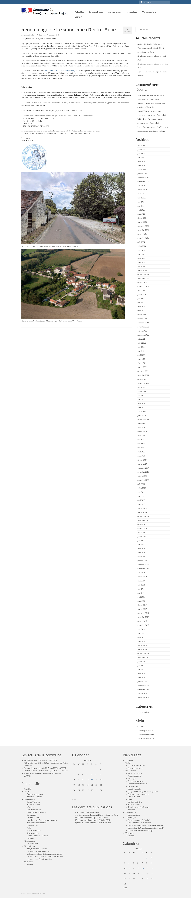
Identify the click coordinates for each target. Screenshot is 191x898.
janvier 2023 (142, 319)
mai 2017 (140, 593)
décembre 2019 (143, 468)
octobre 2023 (142, 283)
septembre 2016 (143, 625)
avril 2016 (141, 637)
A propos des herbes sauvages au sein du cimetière (42, 773)
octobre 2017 (142, 573)
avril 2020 (141, 452)
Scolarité (30, 864)
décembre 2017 (143, 565)
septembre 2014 (143, 698)
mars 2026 (141, 166)
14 (92, 780)
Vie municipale (29, 846)
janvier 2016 (142, 649)
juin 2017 (140, 589)
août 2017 (141, 581)
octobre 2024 (142, 234)
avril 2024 (141, 258)
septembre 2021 (143, 383)
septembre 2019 (143, 480)
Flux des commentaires (145, 735)
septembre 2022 (143, 335)
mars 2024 (141, 262)
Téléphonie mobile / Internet (37, 836)
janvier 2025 (142, 222)
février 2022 (142, 363)
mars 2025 (141, 214)
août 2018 (141, 532)
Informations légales (34, 797)
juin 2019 (140, 492)
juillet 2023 (141, 295)
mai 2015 (140, 670)
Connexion (141, 727)
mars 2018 (141, 553)
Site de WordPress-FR (145, 739)
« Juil (74, 799)
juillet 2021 (141, 391)
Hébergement (31, 815)
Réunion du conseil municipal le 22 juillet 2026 (41, 771)
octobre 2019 (142, 476)
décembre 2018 (143, 516)
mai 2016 (140, 633)
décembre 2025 (143, 178)
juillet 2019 (141, 488)
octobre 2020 (142, 428)
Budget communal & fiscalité (37, 849)
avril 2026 (141, 162)
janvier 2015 (142, 682)
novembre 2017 (143, 569)
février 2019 (142, 508)
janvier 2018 (142, 561)
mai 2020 (140, 448)
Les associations (32, 844)
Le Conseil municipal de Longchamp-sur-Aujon (44, 854)
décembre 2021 (143, 371)
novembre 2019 (143, 472)
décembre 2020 (143, 420)
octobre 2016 (142, 621)
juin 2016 (140, 629)
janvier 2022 (142, 367)
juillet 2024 (141, 246)
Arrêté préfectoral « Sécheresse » (149, 44)
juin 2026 (140, 154)
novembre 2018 (143, 520)
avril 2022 (141, 355)
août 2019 (141, 484)
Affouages (30, 807)
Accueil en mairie (33, 805)
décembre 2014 (143, 686)
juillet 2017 (141, 585)
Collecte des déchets (34, 810)
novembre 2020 (143, 424)
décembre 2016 (143, 613)
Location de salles (33, 818)
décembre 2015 (143, 653)
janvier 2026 (142, 174)
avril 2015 (141, 674)
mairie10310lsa (29, 35)
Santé (29, 828)
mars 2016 (141, 641)
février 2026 (142, 170)
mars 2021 (141, 407)
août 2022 (141, 339)
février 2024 (142, 266)
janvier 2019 (142, 512)
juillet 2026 (141, 149)
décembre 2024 (143, 226)
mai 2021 (140, 399)
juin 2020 (140, 444)
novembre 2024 (143, 230)
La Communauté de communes (38, 851)
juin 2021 (140, 395)
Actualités (27, 789)
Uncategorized (51, 35)
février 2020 (142, 460)
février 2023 (142, 315)
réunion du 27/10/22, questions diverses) (60, 71)
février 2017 (142, 605)
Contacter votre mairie (35, 794)
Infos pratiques (29, 799)
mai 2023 (140, 303)
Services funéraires (34, 831)
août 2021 (141, 387)
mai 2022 (140, 351)
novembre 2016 (143, 617)
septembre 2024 (143, 238)
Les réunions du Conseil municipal (39, 859)
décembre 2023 (143, 274)
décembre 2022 (143, 323)
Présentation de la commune (37, 823)
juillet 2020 (141, 440)
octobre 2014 (142, 694)
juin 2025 (140, 202)
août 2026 (141, 145)
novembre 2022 (143, 327)
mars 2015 (141, 678)
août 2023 (141, 291)
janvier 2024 (142, 270)
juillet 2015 (141, 661)
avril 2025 (141, 210)
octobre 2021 (142, 379)
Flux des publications (145, 731)
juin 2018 (140, 541)
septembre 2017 (143, 577)
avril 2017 (141, 597)
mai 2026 (140, 158)
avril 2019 (141, 500)
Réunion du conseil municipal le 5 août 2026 (40, 768)
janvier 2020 (142, 464)
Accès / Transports (33, 802)
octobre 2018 (142, 524)
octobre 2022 (142, 331)
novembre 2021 (143, 375)
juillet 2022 (141, 343)
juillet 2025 (141, 198)
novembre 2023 (143, 278)
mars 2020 (141, 456)
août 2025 (141, 194)
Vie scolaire (28, 862)
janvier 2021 (142, 416)
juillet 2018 (141, 536)
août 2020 (141, 436)
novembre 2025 (143, 182)
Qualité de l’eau (32, 825)
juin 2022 (140, 347)
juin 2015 (140, 666)
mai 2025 (140, 206)
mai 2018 (140, 545)
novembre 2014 (143, 690)
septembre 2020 (143, 432)
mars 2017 (141, 601)
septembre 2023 (143, 287)
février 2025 (142, 218)
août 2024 (141, 242)
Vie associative (29, 841)
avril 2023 (141, 307)
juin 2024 (140, 250)
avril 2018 (141, 549)
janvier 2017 (142, 609)
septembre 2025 (143, 190)
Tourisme (30, 838)
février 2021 (142, 412)
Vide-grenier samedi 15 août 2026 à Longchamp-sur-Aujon (46, 763)
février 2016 (142, 645)
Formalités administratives (36, 812)
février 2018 (142, 557)
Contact (27, 792)
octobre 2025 (142, 186)
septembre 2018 (143, 528)
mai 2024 (140, 254)
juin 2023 (140, 299)
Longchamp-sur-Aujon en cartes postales (42, 820)
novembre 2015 (143, 657)
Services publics (32, 833)
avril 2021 (141, 403)
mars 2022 (141, 359)
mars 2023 (141, 311)
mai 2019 (140, 496)
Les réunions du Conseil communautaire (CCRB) (45, 857)
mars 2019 (141, 504)
